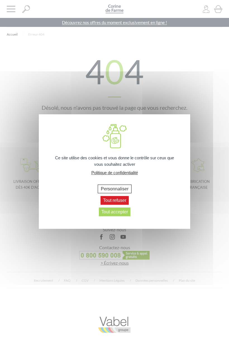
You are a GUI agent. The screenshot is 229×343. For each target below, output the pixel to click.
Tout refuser (114, 200)
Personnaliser (114, 188)
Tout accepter (114, 211)
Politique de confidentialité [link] (114, 172)
